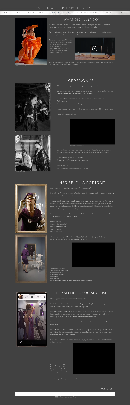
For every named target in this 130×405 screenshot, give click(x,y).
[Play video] (94, 48)
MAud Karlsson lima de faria (63, 8)
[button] (36, 13)
